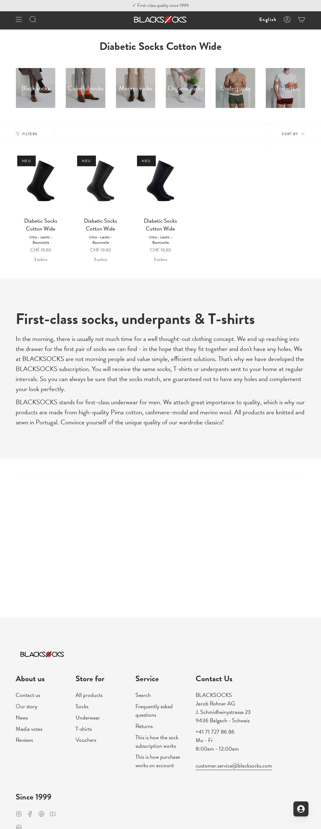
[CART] (301, 19)
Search (143, 695)
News (22, 717)
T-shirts (84, 729)
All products (89, 695)
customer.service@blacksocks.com (234, 765)
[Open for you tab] (300, 808)
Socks (82, 706)
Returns (144, 726)
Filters (29, 134)
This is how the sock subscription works (156, 741)
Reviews (24, 740)
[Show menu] (19, 19)
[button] (33, 19)
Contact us (28, 695)
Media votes (29, 729)
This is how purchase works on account (157, 760)
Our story (26, 706)
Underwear (88, 717)
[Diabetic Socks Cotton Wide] (41, 184)
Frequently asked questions (154, 710)
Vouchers (86, 740)
